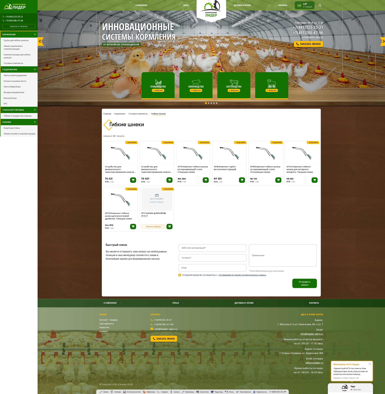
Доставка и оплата (242, 5)
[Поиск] (320, 5)
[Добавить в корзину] (133, 180)
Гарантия (104, 327)
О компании (141, 5)
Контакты (282, 5)
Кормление (9, 34)
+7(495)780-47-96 (14, 20)
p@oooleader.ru (314, 362)
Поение (6, 122)
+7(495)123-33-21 (14, 16)
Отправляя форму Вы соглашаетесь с (224, 275)
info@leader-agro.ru (312, 37)
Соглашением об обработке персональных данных (242, 275)
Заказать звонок (19, 26)
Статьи (186, 5)
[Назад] (41, 40)
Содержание (9, 69)
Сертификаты (106, 323)
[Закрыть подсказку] (369, 364)
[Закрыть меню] (285, 391)
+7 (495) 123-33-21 (277, 392)
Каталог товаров (108, 320)
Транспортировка (13, 110)
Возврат (103, 331)
